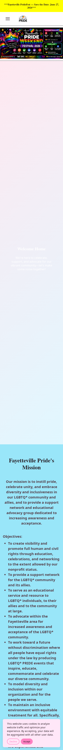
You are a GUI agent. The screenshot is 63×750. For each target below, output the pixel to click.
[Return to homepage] (31, 18)
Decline (13, 741)
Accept (26, 741)
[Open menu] (8, 19)
